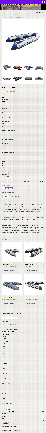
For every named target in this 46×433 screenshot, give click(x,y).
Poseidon (4, 361)
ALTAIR (15, 17)
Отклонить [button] (35, 1)
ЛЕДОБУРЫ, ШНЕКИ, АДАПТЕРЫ (8, 331)
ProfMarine (5, 363)
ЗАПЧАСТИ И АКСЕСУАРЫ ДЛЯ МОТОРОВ (10, 329)
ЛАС (4, 371)
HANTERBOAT (5, 353)
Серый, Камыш (23, 105)
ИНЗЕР (4, 368)
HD (3, 97)
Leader (4, 358)
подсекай (9, 430)
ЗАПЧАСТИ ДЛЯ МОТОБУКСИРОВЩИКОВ (10, 324)
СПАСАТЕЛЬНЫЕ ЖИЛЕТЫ (7, 403)
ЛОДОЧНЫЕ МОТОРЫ (6, 383)
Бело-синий (10, 105)
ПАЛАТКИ (4, 393)
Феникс (4, 378)
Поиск (21, 317)
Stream (4, 366)
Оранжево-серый (16, 105)
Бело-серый (4, 105)
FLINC (4, 346)
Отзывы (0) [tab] (17, 196)
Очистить (41, 181)
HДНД (3, 158)
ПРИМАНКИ (4, 395)
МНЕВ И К (5, 373)
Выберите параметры (9, 270)
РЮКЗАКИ (4, 398)
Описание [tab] (5, 196)
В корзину (9, 188)
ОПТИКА (3, 390)
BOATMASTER (5, 341)
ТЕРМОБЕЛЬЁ (4, 405)
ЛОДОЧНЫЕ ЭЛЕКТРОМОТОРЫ (8, 385)
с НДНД (3, 101)
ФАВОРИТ (5, 376)
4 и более (4, 145)
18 (2, 150)
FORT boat (5, 348)
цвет (3, 181)
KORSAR (4, 356)
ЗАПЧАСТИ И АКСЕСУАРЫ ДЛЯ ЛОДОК (9, 326)
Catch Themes (21, 430)
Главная (3, 17)
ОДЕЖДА (3, 388)
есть (3, 163)
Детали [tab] (11, 196)
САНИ (3, 400)
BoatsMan (5, 343)
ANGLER (4, 338)
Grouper (4, 351)
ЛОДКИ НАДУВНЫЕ (10, 17)
